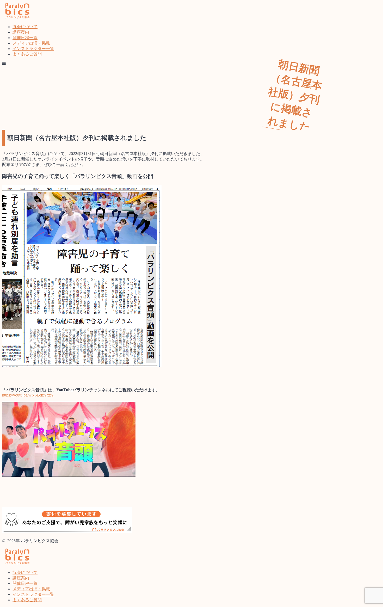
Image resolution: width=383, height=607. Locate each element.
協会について (25, 26)
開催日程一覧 (25, 37)
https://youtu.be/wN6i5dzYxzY (28, 395)
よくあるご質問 (27, 54)
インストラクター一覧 (33, 48)
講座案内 (21, 32)
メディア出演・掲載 (31, 43)
